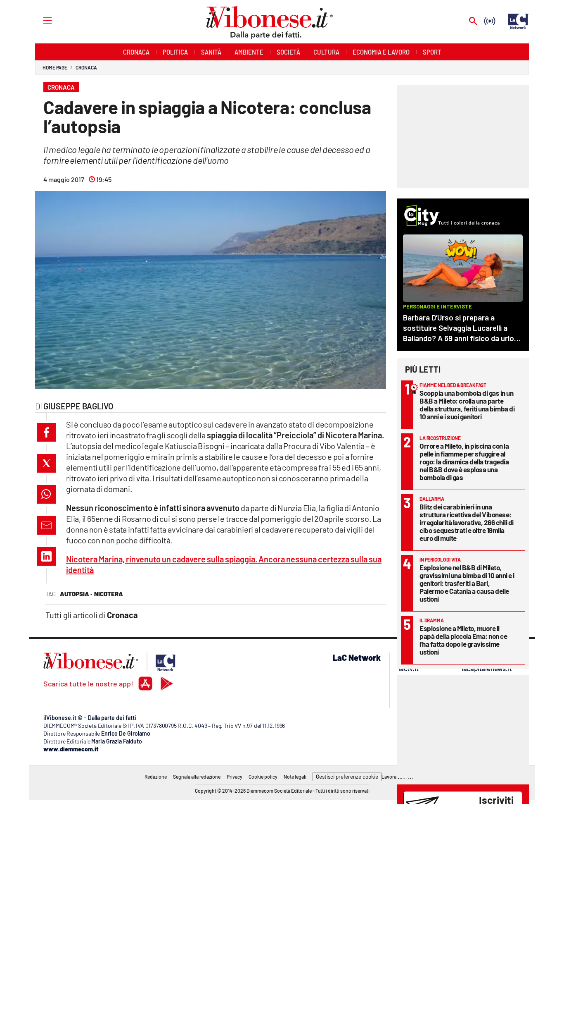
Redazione (156, 776)
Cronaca (86, 67)
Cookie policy (263, 776)
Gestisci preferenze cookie (347, 776)
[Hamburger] (40, 20)
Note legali (295, 776)
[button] (46, 432)
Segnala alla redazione (196, 776)
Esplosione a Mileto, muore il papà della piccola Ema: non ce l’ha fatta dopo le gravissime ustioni (463, 640)
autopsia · (76, 594)
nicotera (108, 594)
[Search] (473, 21)
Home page (55, 67)
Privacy (234, 776)
